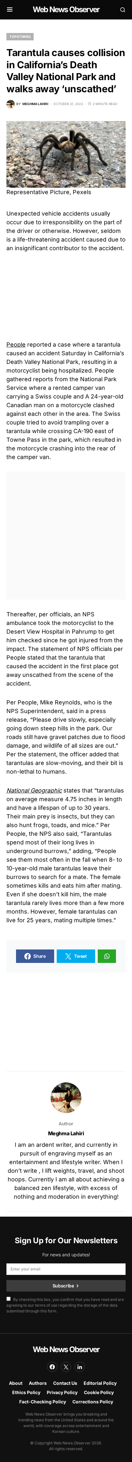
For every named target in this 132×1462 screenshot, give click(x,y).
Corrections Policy (92, 1401)
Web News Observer (66, 9)
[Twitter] (66, 1366)
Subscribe (63, 1285)
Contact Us (65, 1383)
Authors (38, 1383)
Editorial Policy (100, 1383)
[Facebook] (52, 1366)
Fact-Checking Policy (42, 1401)
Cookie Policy (99, 1392)
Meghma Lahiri (66, 1133)
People (16, 344)
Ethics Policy (26, 1392)
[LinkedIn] (80, 1366)
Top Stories (20, 36)
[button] (9, 9)
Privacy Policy (62, 1392)
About (15, 1383)
